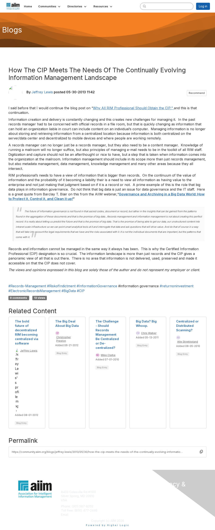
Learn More (117, 500)
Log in (203, 6)
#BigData (69, 291)
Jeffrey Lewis (42, 92)
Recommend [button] (197, 93)
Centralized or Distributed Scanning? (187, 325)
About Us (163, 499)
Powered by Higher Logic (107, 525)
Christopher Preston (63, 339)
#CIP (81, 291)
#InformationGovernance (97, 286)
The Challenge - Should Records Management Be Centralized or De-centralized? (107, 334)
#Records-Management (27, 286)
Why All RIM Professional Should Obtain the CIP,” (133, 108)
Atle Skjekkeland (187, 341)
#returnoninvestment (176, 286)
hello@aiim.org (79, 514)
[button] (49, 6)
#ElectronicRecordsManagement (34, 291)
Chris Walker (148, 333)
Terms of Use (166, 503)
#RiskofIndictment (61, 286)
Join (112, 492)
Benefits (115, 496)
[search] (144, 6)
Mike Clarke (108, 355)
